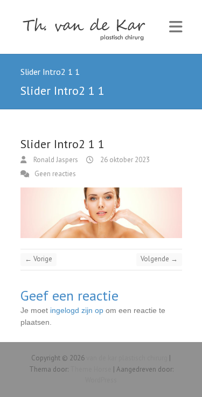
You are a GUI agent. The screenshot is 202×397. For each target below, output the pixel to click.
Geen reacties (55, 173)
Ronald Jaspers (55, 159)
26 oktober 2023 (124, 159)
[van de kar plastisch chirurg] (87, 26)
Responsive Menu (175, 27)
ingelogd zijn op (76, 310)
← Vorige (38, 258)
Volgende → (159, 258)
